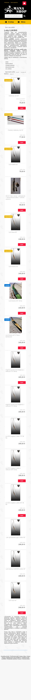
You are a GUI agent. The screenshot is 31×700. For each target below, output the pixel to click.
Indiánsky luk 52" (14, 96)
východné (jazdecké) (9, 65)
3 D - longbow (8, 68)
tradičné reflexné (9, 63)
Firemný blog (26, 658)
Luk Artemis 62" (13, 266)
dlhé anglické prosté (9, 67)
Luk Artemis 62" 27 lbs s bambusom (13, 336)
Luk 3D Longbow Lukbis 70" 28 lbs (15, 437)
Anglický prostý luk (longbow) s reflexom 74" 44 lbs (15, 405)
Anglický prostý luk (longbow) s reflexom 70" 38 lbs (15, 370)
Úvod (6, 27)
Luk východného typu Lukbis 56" (15, 537)
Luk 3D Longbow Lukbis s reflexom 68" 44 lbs (13, 468)
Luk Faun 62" (13, 600)
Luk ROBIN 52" (13, 164)
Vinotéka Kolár (5, 656)
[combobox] (17, 72)
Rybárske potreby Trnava (14, 658)
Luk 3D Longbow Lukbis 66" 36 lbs (15, 503)
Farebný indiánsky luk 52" (15, 130)
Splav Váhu (22, 656)
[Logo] (15, 9)
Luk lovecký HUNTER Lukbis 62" (15, 569)
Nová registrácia (14, 2)
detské (6, 61)
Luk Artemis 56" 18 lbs (15, 301)
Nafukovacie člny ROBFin (13, 657)
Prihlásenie (6, 2)
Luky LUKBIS (11, 27)
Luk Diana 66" (13, 232)
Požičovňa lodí (14, 656)
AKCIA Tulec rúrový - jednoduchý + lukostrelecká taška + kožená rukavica (15, 197)
